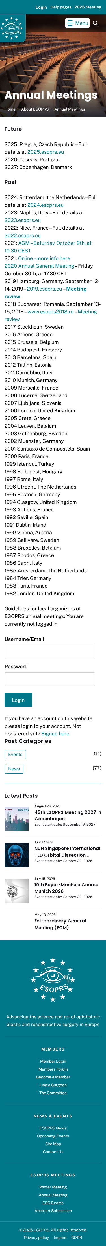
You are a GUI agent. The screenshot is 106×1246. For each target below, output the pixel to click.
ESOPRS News (53, 1128)
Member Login (53, 1061)
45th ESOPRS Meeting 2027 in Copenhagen (67, 815)
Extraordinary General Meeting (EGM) (60, 924)
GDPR (76, 1237)
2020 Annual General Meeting (39, 266)
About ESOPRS (35, 109)
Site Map (53, 1144)
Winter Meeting (53, 1187)
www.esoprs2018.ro (50, 312)
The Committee (53, 1093)
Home (10, 109)
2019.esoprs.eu (44, 289)
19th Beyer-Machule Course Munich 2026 (66, 888)
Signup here (55, 734)
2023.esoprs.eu (23, 220)
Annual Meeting (53, 1195)
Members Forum (53, 1069)
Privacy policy (36, 1237)
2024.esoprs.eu (45, 205)
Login (41, 7)
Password (16, 666)
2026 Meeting (88, 7)
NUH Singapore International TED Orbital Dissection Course (67, 855)
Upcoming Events (53, 1136)
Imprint (60, 1237)
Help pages (60, 7)
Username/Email (24, 639)
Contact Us (53, 1152)
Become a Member (53, 1077)
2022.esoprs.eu (23, 235)
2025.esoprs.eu (45, 152)
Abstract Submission (53, 1210)
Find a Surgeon (53, 1085)
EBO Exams (53, 1203)
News (14, 769)
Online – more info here (44, 258)
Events (15, 754)
